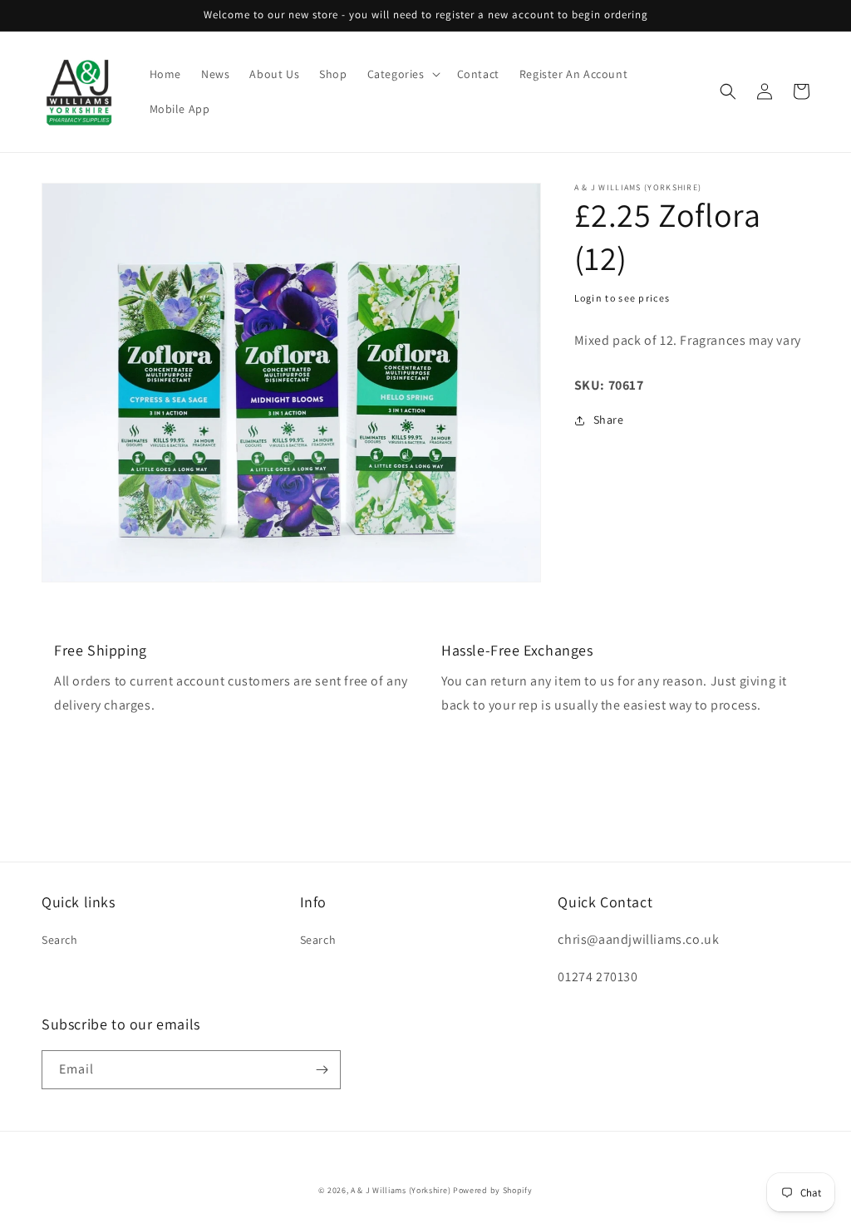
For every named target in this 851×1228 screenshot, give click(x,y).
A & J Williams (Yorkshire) (400, 1190)
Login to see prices (622, 298)
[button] (402, 73)
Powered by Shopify (493, 1190)
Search (60, 939)
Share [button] (608, 419)
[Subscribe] (321, 1069)
